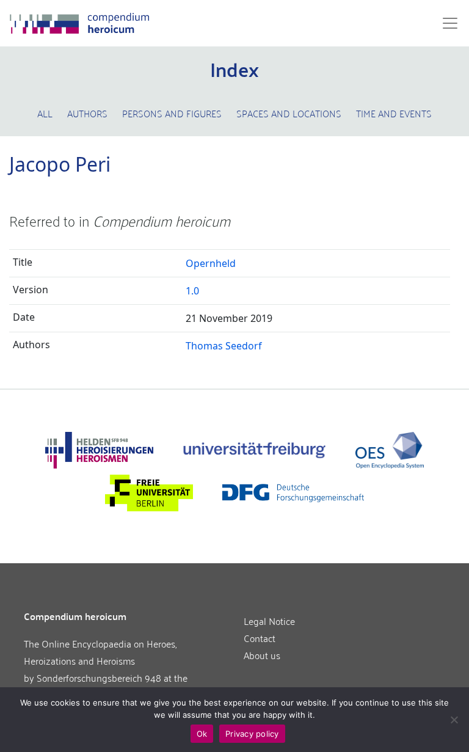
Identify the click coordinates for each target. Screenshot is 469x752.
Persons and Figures (172, 113)
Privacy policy (252, 734)
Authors (87, 113)
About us (262, 654)
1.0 (192, 291)
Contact (259, 637)
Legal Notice (269, 620)
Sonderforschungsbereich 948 (99, 677)
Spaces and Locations (288, 113)
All (45, 113)
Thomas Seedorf (224, 345)
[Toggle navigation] (446, 23)
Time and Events (394, 113)
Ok (202, 734)
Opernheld (211, 263)
